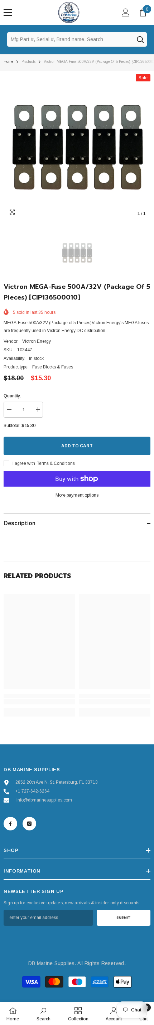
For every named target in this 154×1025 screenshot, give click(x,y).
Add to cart (77, 445)
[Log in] (126, 12)
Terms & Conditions (56, 463)
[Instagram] (29, 823)
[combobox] (70, 39)
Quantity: (12, 395)
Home (8, 62)
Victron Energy (36, 341)
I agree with (24, 463)
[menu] (8, 12)
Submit (123, 917)
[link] (39, 701)
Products (28, 62)
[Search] (140, 39)
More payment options (77, 495)
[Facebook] (10, 823)
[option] (77, 147)
